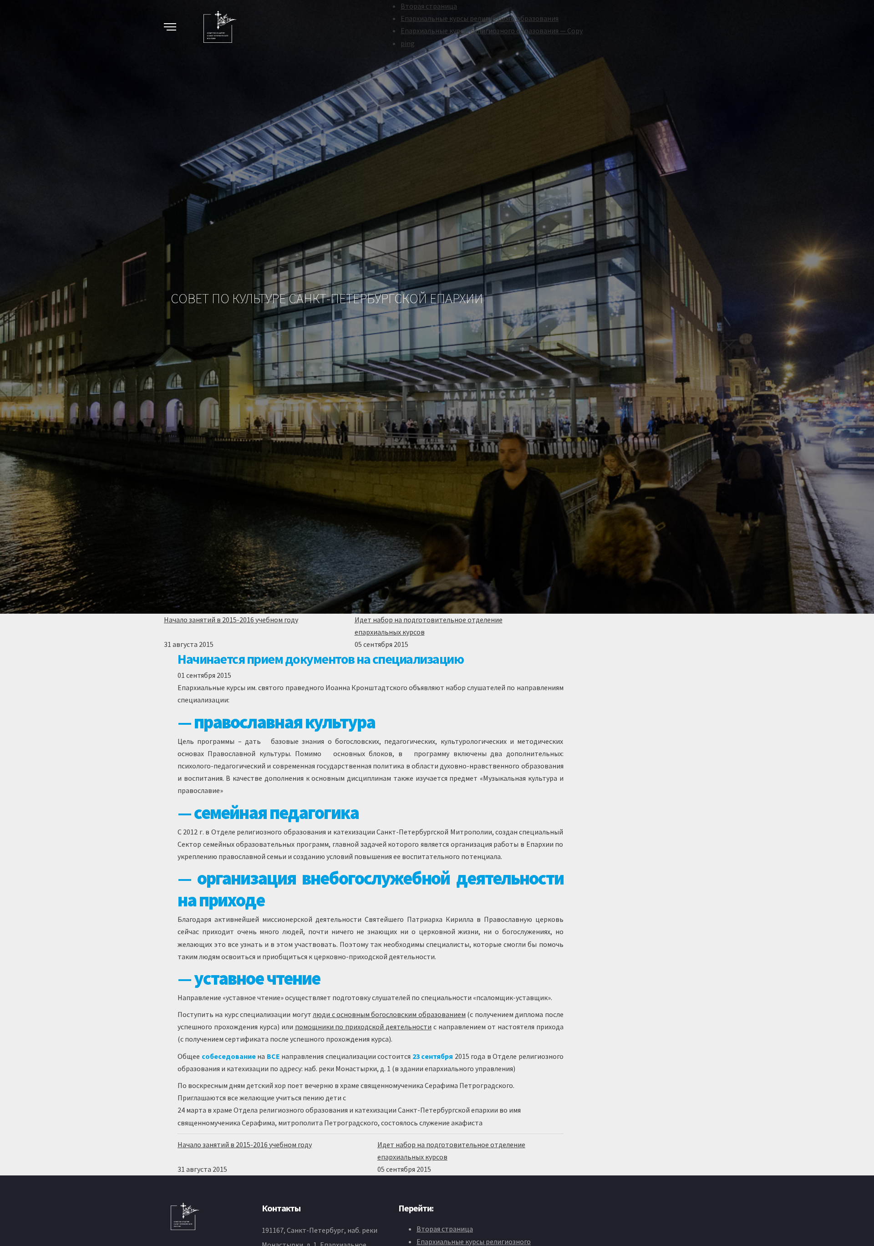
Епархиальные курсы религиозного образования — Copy (492, 30)
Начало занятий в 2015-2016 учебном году (231, 619)
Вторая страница (429, 5)
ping (408, 43)
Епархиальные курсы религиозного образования (480, 18)
